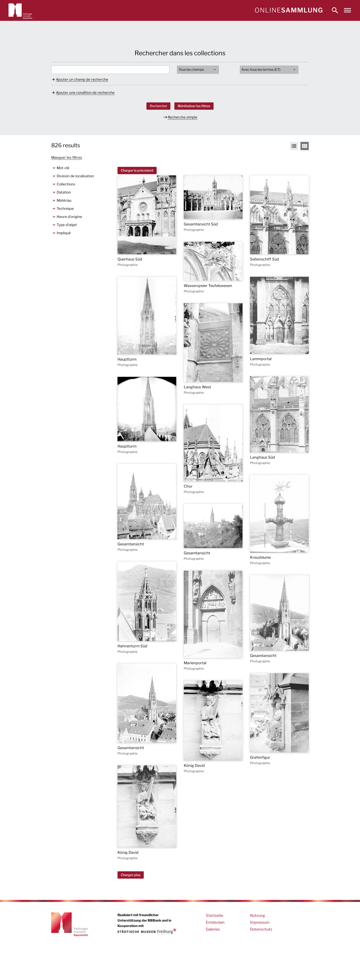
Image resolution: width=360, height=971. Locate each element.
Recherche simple (182, 117)
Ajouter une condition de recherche (85, 93)
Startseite (214, 915)
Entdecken (215, 922)
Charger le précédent (137, 170)
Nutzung (257, 915)
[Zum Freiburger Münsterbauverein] (20, 10)
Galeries (213, 929)
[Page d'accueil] (288, 10)
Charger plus (130, 875)
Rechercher (158, 106)
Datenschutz (261, 929)
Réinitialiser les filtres (194, 106)
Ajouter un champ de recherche (82, 79)
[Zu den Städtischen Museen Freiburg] (147, 932)
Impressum (259, 922)
